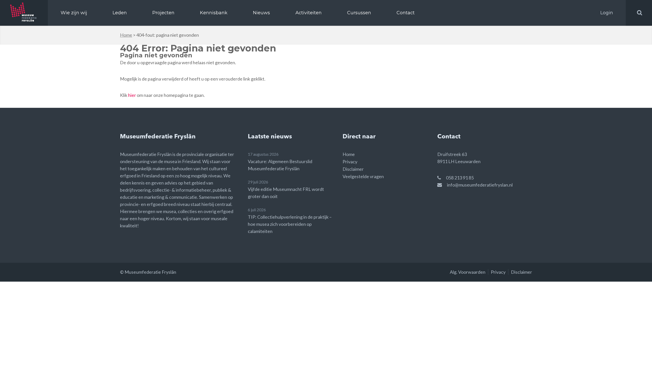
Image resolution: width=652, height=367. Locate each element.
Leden (120, 13)
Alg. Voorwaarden (467, 272)
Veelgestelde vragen (363, 176)
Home (126, 35)
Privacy (350, 161)
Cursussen (359, 13)
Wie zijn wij (74, 13)
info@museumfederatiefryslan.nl (480, 185)
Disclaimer (353, 169)
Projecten (163, 13)
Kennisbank (213, 13)
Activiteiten (308, 13)
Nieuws (261, 13)
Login (606, 13)
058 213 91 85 (460, 177)
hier (132, 95)
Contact (406, 13)
